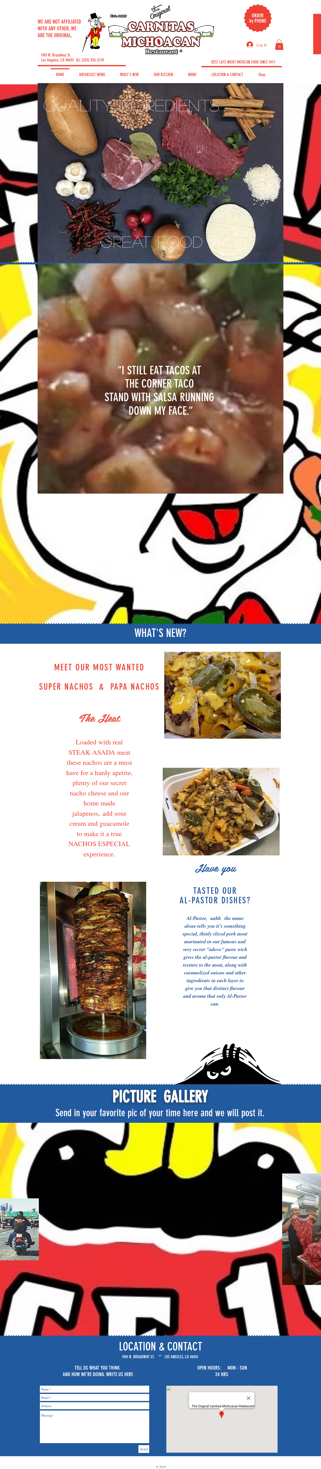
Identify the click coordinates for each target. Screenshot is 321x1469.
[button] (279, 44)
